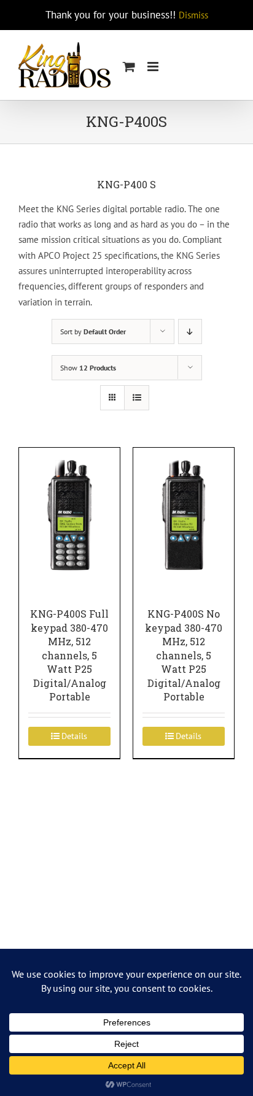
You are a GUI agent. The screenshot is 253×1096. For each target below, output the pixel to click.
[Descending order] (190, 331)
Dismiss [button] (193, 15)
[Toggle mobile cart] (129, 66)
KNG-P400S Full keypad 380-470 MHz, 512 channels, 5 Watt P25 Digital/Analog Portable (69, 655)
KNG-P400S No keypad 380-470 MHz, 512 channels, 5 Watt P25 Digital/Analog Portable (183, 655)
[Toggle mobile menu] (153, 66)
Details (74, 736)
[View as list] (137, 398)
